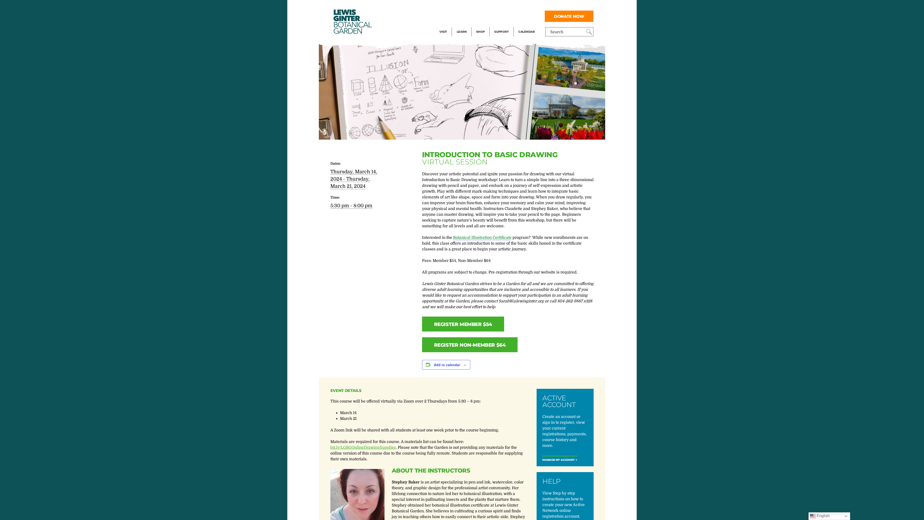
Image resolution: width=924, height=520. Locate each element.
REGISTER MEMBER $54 (463, 324)
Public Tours (468, 6)
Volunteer (503, 25)
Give (498, 16)
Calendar (526, 31)
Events (445, 16)
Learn (462, 31)
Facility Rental (452, 6)
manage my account (558, 460)
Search (556, 32)
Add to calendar (447, 364)
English (823, 516)
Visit (443, 31)
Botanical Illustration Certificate (482, 237)
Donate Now (569, 16)
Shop (480, 31)
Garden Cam (468, 16)
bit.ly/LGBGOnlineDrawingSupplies (363, 447)
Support (501, 31)
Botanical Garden (352, 21)
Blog (460, 25)
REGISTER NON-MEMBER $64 (470, 345)
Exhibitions (449, 25)
